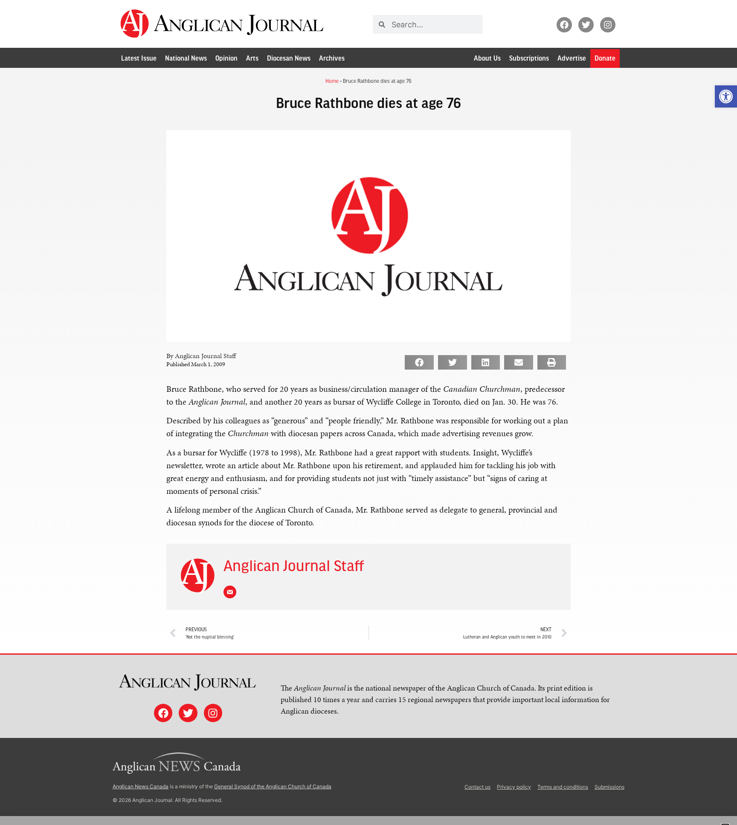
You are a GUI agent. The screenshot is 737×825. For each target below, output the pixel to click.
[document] (368, 412)
